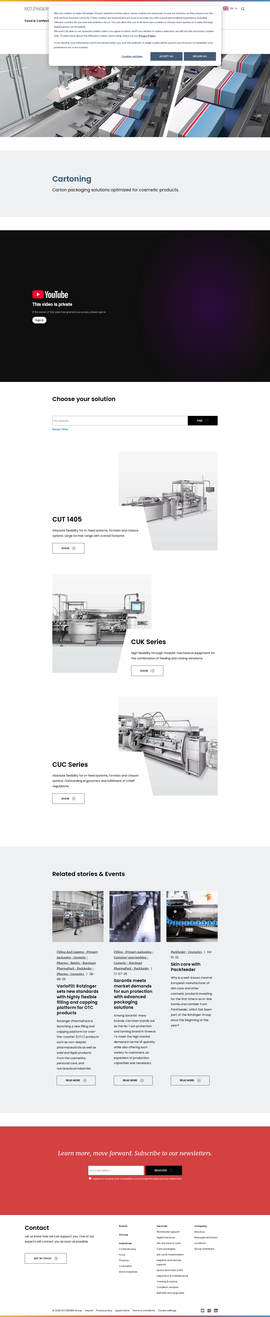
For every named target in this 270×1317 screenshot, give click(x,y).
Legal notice (122, 1310)
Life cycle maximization (170, 1254)
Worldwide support (168, 1231)
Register (160, 1170)
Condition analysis (168, 1287)
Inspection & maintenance (172, 1275)
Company (200, 1226)
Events (123, 1226)
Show (65, 548)
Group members (204, 1248)
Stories (123, 1234)
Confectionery (127, 1249)
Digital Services (166, 1237)
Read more (73, 1080)
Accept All (166, 56)
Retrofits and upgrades (170, 1292)
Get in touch (42, 1258)
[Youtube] (202, 1310)
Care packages (166, 1248)
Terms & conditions (143, 1310)
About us (199, 1231)
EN (231, 8)
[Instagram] (209, 1310)
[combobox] (232, 8)
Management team (206, 1237)
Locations (200, 1243)
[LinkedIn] (216, 1310)
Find (199, 420)
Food (122, 1254)
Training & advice (167, 1281)
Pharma (124, 1260)
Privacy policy (104, 1310)
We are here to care (169, 1243)
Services (162, 1226)
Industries (125, 1243)
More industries (128, 1271)
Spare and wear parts (170, 1270)
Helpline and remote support (169, 1262)
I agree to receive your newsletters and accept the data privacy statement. (137, 1178)
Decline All (200, 56)
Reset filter (60, 429)
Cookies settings (132, 56)
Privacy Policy (147, 35)
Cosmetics (125, 1266)
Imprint (89, 1310)
